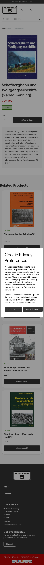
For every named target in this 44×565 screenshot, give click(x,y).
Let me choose (13, 309)
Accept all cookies (32, 309)
